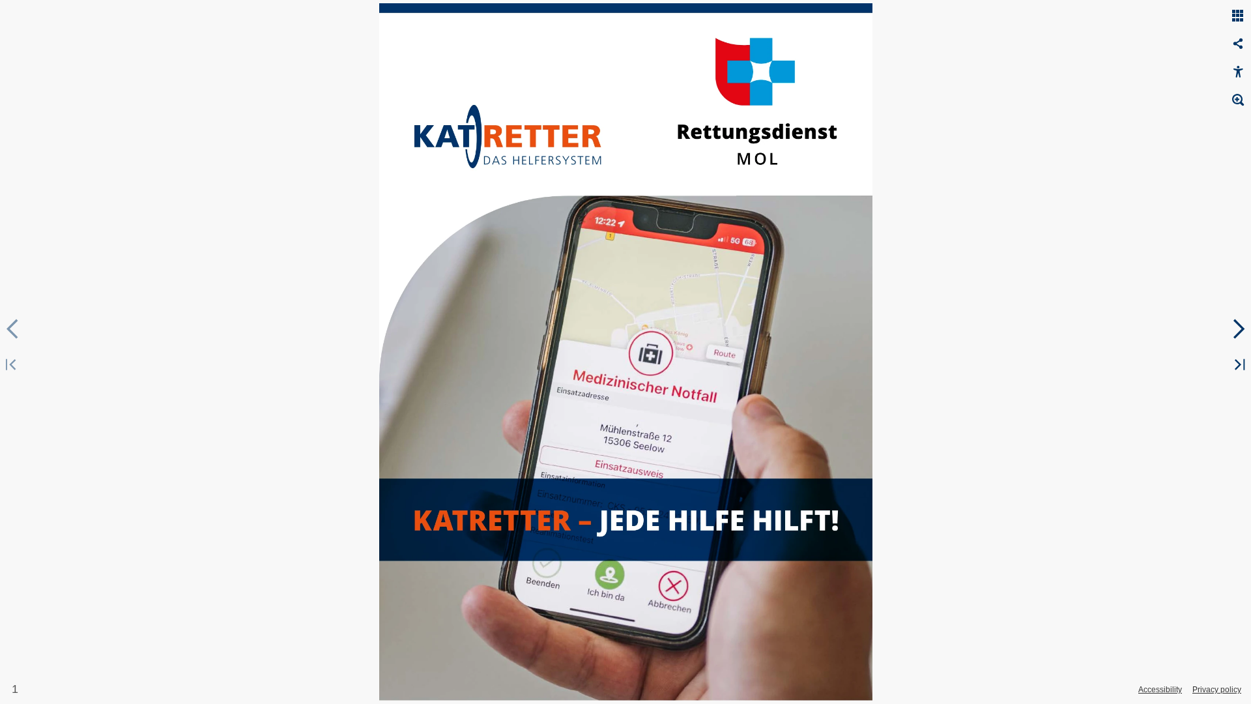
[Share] (1238, 44)
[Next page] (1238, 329)
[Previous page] (13, 329)
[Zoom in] (1238, 100)
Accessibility (1160, 689)
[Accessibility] (1238, 72)
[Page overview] (1238, 16)
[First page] (13, 365)
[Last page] (1238, 365)
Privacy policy (1216, 689)
